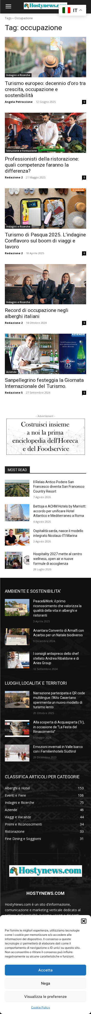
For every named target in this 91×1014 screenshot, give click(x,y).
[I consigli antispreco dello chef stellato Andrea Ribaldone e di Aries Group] (17, 659)
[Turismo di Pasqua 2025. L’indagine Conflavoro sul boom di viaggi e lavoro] (45, 208)
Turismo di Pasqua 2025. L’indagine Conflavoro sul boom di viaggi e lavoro (45, 241)
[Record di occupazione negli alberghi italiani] (45, 284)
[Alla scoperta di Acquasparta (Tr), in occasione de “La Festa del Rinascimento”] (17, 728)
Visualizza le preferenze (45, 996)
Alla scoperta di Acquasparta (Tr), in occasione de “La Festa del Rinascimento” (58, 727)
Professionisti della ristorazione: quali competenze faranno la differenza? (42, 165)
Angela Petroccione (19, 102)
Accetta (45, 970)
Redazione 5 (14, 392)
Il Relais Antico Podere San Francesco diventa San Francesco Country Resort (58, 486)
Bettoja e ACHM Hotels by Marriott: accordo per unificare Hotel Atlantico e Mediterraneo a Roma (59, 511)
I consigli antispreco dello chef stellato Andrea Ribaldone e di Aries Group (56, 658)
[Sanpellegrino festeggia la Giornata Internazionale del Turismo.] (45, 354)
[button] (83, 921)
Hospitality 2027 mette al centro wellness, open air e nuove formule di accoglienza (57, 558)
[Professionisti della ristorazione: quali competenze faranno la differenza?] (45, 133)
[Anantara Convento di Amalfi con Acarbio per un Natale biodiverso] (17, 636)
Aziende (11, 372)
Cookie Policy (40, 1007)
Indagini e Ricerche (18, 75)
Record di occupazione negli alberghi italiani (36, 313)
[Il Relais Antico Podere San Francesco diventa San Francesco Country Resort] (17, 488)
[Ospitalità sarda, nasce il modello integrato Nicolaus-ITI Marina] (17, 537)
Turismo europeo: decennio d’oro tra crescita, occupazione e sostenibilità (45, 89)
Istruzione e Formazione (21, 150)
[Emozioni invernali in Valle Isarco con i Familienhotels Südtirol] (17, 753)
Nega (45, 983)
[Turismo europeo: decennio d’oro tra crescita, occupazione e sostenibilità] (45, 57)
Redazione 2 (14, 177)
